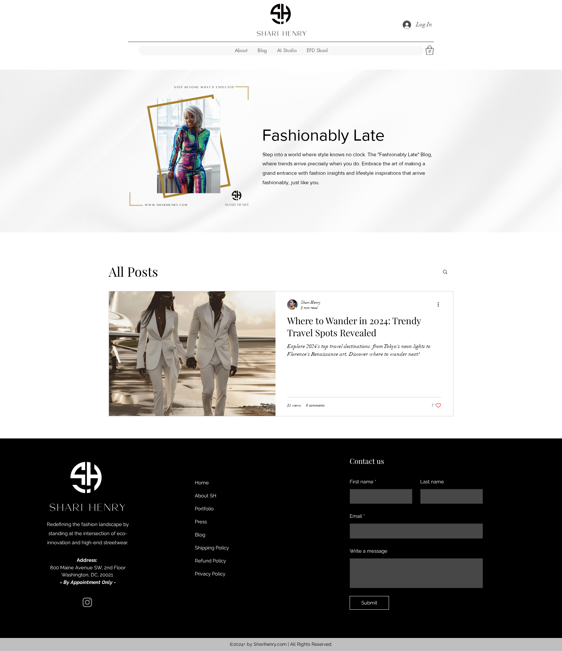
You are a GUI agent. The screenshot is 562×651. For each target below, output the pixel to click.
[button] (430, 50)
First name (363, 482)
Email (357, 516)
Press (201, 522)
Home (202, 483)
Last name (432, 482)
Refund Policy (210, 561)
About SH (205, 496)
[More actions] (440, 305)
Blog (200, 535)
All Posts (133, 271)
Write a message (368, 551)
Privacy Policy (210, 574)
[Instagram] (87, 602)
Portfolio (204, 509)
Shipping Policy (212, 548)
